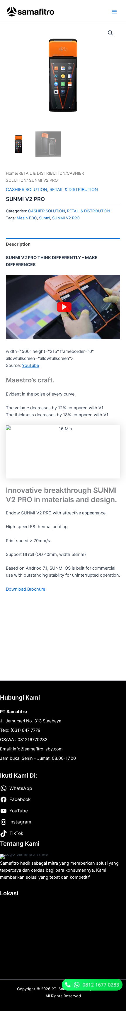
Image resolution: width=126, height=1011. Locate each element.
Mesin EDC (27, 218)
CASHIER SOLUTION (26, 189)
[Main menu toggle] (114, 11)
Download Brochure (25, 589)
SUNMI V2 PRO (66, 218)
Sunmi (44, 218)
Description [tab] (18, 244)
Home (11, 173)
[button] (110, 33)
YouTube (30, 365)
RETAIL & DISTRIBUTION (41, 173)
